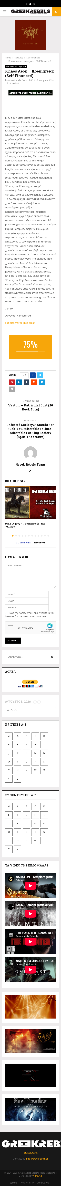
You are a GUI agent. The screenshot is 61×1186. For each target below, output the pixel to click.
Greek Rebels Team (17, 80)
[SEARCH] (52, 657)
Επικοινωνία (30, 1152)
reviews (39, 542)
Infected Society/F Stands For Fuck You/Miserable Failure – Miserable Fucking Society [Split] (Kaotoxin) (30, 431)
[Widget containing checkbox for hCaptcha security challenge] (30, 627)
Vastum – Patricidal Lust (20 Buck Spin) (30, 407)
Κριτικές (22, 66)
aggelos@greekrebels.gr (20, 322)
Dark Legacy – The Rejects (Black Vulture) (25, 525)
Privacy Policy (27, 1182)
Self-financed (11, 66)
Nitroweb (37, 1175)
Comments (23, 542)
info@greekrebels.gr (37, 1158)
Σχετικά (13, 1182)
